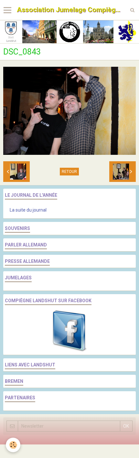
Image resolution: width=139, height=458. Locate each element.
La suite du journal (28, 210)
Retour (69, 171)
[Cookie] (13, 445)
